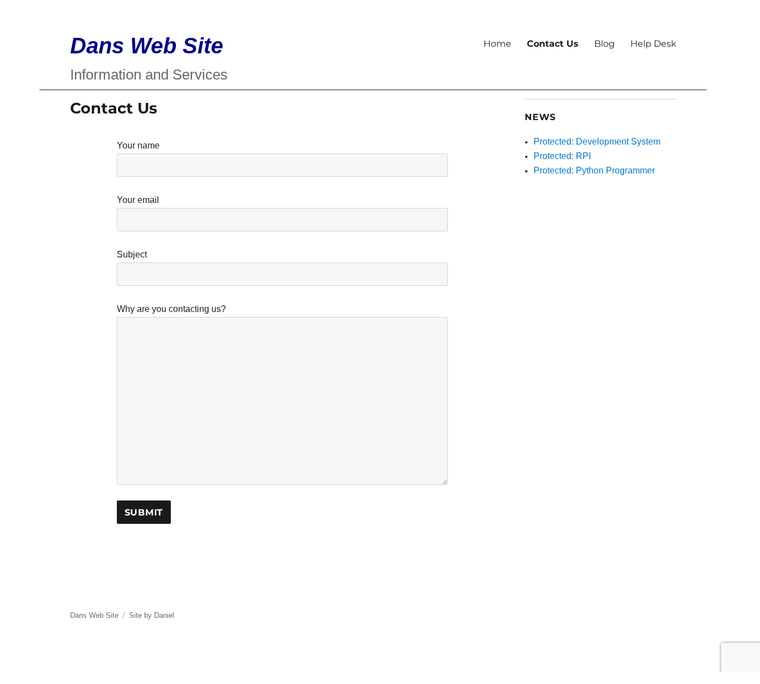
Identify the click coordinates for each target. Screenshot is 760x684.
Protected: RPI (562, 156)
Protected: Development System (597, 141)
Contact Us (553, 43)
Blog (604, 43)
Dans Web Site (146, 45)
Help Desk (653, 43)
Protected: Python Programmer (594, 170)
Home (497, 43)
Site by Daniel (151, 615)
